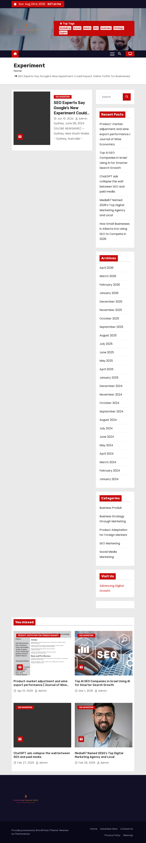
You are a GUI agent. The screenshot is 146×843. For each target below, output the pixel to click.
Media (87, 28)
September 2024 (111, 411)
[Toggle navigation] (112, 53)
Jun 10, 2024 (66, 118)
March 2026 (108, 276)
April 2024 (107, 454)
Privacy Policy (112, 835)
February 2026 (110, 285)
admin (82, 118)
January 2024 (109, 479)
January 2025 (109, 378)
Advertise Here (109, 829)
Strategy (118, 28)
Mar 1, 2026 (86, 691)
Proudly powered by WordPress (30, 830)
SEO (96, 28)
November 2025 (111, 310)
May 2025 (106, 361)
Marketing (65, 28)
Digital (63, 32)
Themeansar (22, 834)
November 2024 (111, 394)
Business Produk (111, 508)
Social (77, 28)
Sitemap (128, 835)
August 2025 (108, 335)
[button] (120, 54)
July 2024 (106, 428)
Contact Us (126, 829)
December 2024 (111, 386)
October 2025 (109, 318)
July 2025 (106, 344)
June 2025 (107, 352)
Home (18, 71)
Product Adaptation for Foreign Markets (38, 635)
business (106, 28)
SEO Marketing (63, 96)
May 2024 (106, 445)
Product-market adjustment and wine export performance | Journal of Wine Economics (115, 134)
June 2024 (107, 437)
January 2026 (109, 293)
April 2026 (106, 268)
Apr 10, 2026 (25, 691)
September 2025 (111, 327)
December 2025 (111, 302)
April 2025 (106, 369)
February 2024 (110, 471)
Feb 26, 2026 (87, 762)
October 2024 (109, 403)
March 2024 (108, 462)
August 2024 (108, 420)
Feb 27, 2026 (26, 762)
